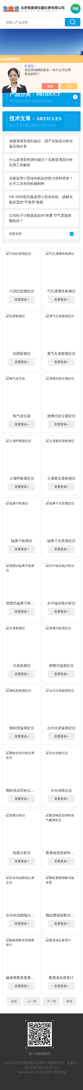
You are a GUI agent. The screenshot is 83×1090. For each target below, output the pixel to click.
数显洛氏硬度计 (61, 978)
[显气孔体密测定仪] (61, 331)
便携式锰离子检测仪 (21, 603)
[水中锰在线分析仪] (61, 581)
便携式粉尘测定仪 (61, 416)
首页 (14, 1001)
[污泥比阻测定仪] (21, 269)
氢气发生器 (22, 416)
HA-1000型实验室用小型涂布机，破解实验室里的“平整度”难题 (41, 199)
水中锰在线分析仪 (61, 603)
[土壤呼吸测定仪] (21, 456)
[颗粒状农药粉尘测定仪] (21, 768)
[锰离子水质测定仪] (61, 518)
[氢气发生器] (21, 394)
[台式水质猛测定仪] (61, 706)
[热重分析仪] (21, 831)
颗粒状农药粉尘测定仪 (21, 790)
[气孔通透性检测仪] (61, 269)
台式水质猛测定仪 (61, 728)
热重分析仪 (22, 853)
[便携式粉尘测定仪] (61, 394)
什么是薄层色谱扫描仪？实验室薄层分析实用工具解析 (41, 162)
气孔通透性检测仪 (61, 291)
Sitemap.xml (26, 1072)
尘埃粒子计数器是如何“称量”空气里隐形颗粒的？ (40, 218)
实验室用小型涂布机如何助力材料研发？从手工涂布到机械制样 (41, 180)
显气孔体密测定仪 (61, 353)
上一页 (32, 1001)
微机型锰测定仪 (21, 728)
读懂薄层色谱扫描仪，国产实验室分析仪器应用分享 (41, 143)
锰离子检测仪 (21, 541)
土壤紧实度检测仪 (61, 478)
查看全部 (15, 233)
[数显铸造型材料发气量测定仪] (61, 831)
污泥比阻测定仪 (21, 291)
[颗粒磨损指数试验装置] (61, 893)
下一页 (51, 1001)
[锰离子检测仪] (21, 518)
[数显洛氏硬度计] (61, 955)
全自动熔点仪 (61, 790)
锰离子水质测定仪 (61, 541)
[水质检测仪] (21, 643)
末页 (69, 1001)
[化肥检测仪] (21, 331)
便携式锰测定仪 (61, 666)
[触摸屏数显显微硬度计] (21, 955)
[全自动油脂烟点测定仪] (21, 893)
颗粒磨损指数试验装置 (61, 915)
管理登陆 (60, 1072)
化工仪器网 (44, 1072)
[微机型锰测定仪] (21, 706)
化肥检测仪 (22, 353)
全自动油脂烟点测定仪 (21, 915)
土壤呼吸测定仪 (21, 478)
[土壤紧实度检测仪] (61, 456)
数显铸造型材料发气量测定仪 (61, 853)
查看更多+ (22, 299)
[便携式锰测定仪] (61, 643)
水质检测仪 (22, 666)
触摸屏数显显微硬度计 (21, 978)
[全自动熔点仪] (61, 768)
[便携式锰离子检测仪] (21, 581)
